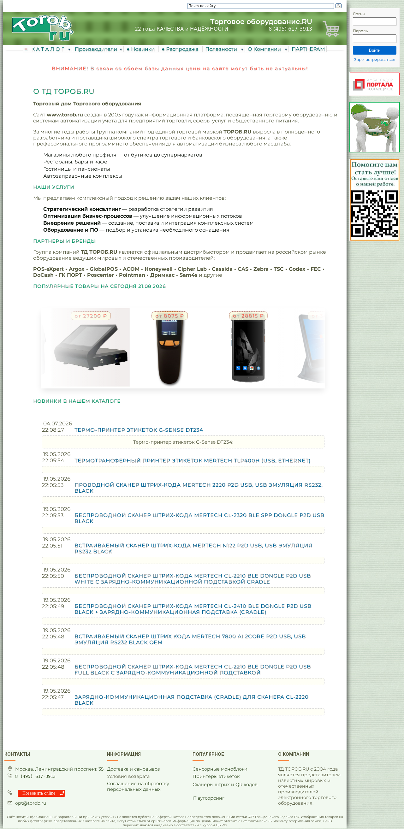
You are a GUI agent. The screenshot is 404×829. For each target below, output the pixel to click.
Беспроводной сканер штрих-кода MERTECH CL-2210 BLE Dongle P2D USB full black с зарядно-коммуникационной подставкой (192, 670)
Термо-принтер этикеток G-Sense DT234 (138, 430)
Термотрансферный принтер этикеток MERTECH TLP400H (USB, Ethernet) (192, 461)
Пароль (360, 30)
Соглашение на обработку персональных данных (138, 786)
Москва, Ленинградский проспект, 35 (59, 769)
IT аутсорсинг (208, 798)
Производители (96, 49)
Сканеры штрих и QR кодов (225, 784)
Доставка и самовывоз (133, 769)
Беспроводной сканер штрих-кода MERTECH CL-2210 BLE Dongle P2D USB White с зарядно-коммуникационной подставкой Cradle (192, 579)
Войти (374, 50)
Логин (359, 13)
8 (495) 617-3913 (290, 29)
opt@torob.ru (30, 803)
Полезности (221, 49)
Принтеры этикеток (216, 776)
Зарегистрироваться (374, 59)
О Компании (265, 49)
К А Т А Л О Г (48, 49)
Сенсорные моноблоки (220, 769)
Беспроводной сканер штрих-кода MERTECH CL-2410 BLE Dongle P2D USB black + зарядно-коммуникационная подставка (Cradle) (193, 609)
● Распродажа (181, 49)
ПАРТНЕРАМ (308, 49)
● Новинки (142, 49)
